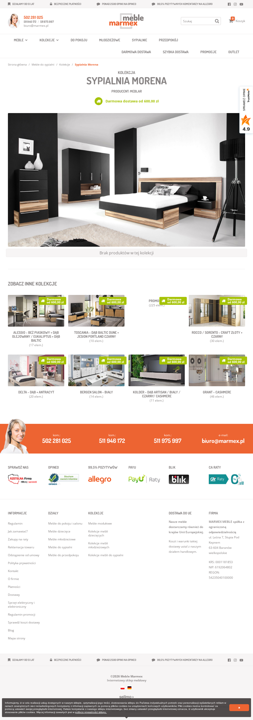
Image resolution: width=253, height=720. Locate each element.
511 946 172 (30, 22)
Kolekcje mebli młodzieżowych (98, 545)
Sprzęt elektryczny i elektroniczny (21, 604)
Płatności (14, 587)
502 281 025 (33, 17)
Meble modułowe (100, 523)
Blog (11, 630)
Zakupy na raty (18, 539)
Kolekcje (64, 64)
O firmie (13, 579)
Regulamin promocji (21, 614)
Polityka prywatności (22, 563)
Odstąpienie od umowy (23, 555)
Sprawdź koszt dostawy (24, 622)
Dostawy (14, 595)
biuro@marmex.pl (36, 26)
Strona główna (17, 64)
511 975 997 (47, 22)
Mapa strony (16, 638)
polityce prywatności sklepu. (91, 712)
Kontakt (13, 571)
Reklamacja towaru (21, 547)
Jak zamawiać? (18, 531)
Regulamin (15, 523)
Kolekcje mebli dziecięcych (98, 533)
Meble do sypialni (43, 64)
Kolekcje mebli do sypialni (105, 555)
